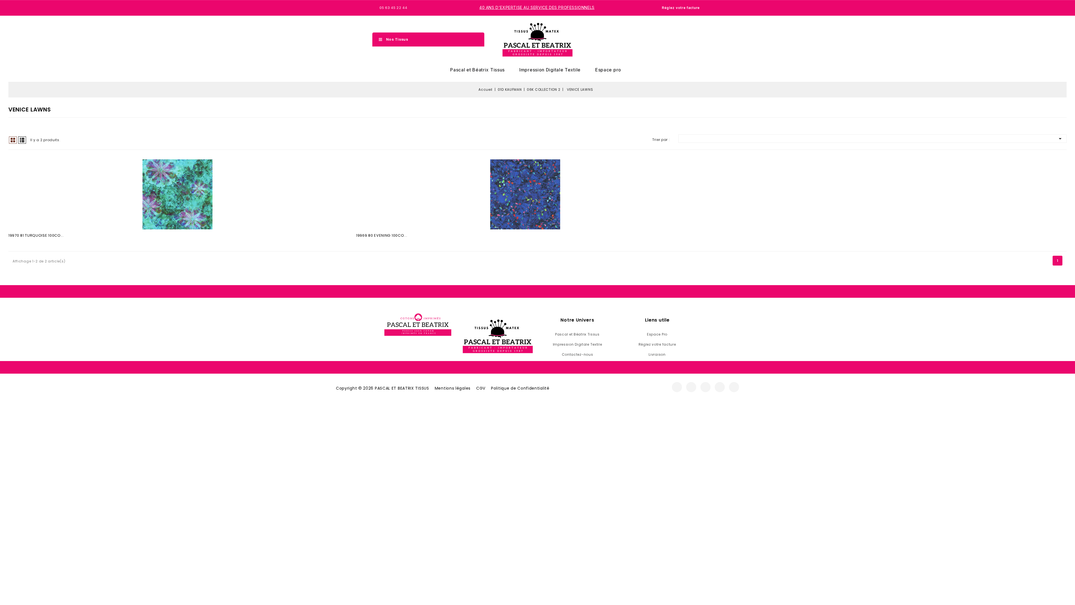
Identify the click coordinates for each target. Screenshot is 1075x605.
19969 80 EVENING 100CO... (381, 235)
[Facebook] (677, 387)
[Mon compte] (685, 39)
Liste (22, 140)
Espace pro (608, 70)
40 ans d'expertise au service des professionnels (537, 7)
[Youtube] (720, 387)
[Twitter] (705, 387)
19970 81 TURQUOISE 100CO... (36, 235)
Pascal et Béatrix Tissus (477, 70)
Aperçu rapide (177, 196)
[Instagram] (691, 387)
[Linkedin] (734, 387)
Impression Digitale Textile (550, 70)
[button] (675, 39)
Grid (13, 140)
